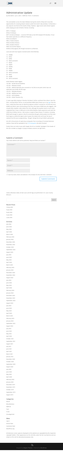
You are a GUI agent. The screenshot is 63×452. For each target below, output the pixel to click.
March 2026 (9, 234)
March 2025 (9, 265)
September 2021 (10, 341)
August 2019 (9, 395)
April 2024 (9, 288)
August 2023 (9, 303)
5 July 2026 (9, 215)
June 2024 (9, 283)
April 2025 (9, 262)
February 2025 (10, 267)
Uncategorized (10, 414)
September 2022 (10, 323)
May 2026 (9, 229)
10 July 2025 (9, 207)
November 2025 (10, 244)
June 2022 (9, 331)
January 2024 (9, 293)
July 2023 (8, 305)
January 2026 (9, 239)
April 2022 (9, 336)
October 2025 (10, 247)
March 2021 (9, 354)
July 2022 (8, 328)
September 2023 (10, 300)
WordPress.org (10, 428)
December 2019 (10, 384)
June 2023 (9, 308)
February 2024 (10, 290)
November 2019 (10, 387)
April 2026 (9, 232)
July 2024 (8, 280)
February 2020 (10, 379)
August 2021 (9, 344)
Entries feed (9, 423)
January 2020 (9, 382)
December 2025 (10, 242)
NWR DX (25, 15)
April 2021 (9, 351)
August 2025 (9, 252)
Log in (8, 421)
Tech (7, 409)
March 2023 (9, 316)
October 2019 (10, 389)
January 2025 (9, 270)
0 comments (35, 15)
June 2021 (9, 349)
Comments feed (10, 426)
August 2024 (9, 277)
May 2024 (9, 285)
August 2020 (9, 367)
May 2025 (9, 260)
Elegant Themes (27, 448)
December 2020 (10, 359)
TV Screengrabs (32, 123)
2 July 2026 (9, 217)
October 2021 (10, 338)
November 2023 (10, 298)
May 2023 (9, 311)
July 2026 (8, 224)
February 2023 (10, 318)
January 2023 (9, 321)
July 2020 (8, 369)
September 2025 (10, 249)
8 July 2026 (9, 212)
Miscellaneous (10, 404)
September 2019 (10, 392)
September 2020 (10, 364)
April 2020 (9, 377)
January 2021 (9, 356)
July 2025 (8, 255)
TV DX (29, 15)
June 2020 (9, 372)
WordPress (43, 448)
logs (49, 102)
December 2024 (10, 272)
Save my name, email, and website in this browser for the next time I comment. (30, 174)
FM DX (8, 401)
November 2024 (10, 275)
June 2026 (9, 226)
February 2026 (10, 237)
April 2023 (9, 313)
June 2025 (9, 257)
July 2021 (8, 346)
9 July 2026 (9, 210)
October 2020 (10, 361)
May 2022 (9, 333)
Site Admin (11, 15)
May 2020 (9, 374)
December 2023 (10, 295)
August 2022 (9, 326)
